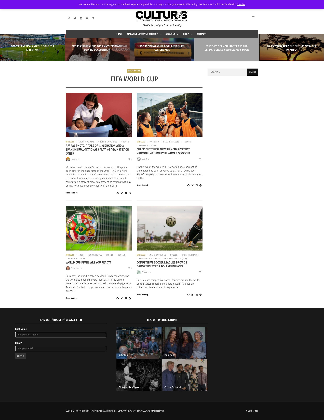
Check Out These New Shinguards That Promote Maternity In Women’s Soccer (163, 151)
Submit (20, 355)
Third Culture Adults (149, 259)
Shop (186, 34)
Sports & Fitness (147, 146)
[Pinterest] (81, 18)
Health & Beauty (171, 142)
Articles (70, 142)
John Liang (75, 159)
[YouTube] (87, 18)
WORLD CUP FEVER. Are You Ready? (88, 262)
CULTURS (145, 159)
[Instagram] (93, 18)
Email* (18, 343)
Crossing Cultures (107, 142)
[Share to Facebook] (117, 193)
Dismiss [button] (241, 4)
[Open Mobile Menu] (255, 18)
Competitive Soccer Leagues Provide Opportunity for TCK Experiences (162, 264)
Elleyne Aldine (77, 268)
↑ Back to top (252, 411)
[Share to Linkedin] (126, 193)
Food (81, 255)
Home (119, 34)
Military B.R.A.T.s (158, 255)
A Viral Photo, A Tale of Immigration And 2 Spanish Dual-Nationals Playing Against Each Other (97, 149)
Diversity (154, 142)
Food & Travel (95, 255)
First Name (21, 329)
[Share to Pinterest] (130, 193)
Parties (110, 255)
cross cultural (86, 142)
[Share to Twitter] (121, 193)
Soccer (125, 142)
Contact (201, 34)
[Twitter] (75, 18)
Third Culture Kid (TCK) (175, 259)
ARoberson (146, 272)
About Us (170, 34)
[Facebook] (69, 18)
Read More (70, 193)
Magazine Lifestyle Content (142, 34)
